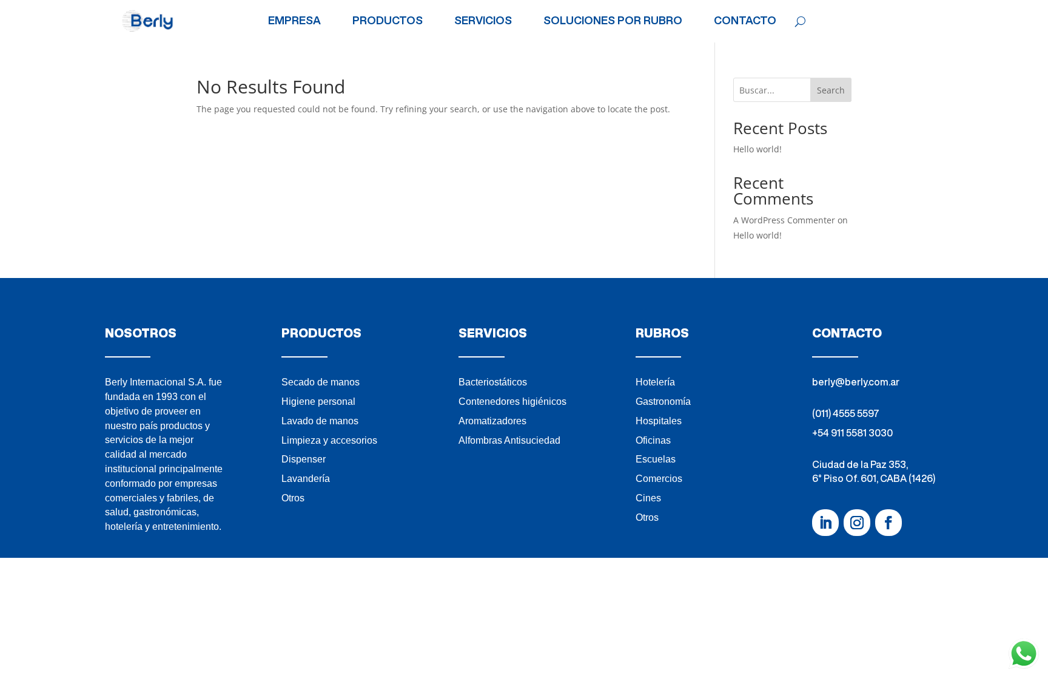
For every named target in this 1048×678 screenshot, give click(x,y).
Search (831, 90)
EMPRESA (294, 20)
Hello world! (757, 149)
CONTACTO (745, 20)
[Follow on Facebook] (888, 522)
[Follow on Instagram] (857, 522)
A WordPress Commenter (784, 220)
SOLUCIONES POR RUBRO (612, 20)
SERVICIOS (483, 20)
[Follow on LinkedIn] (825, 522)
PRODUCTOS (387, 20)
